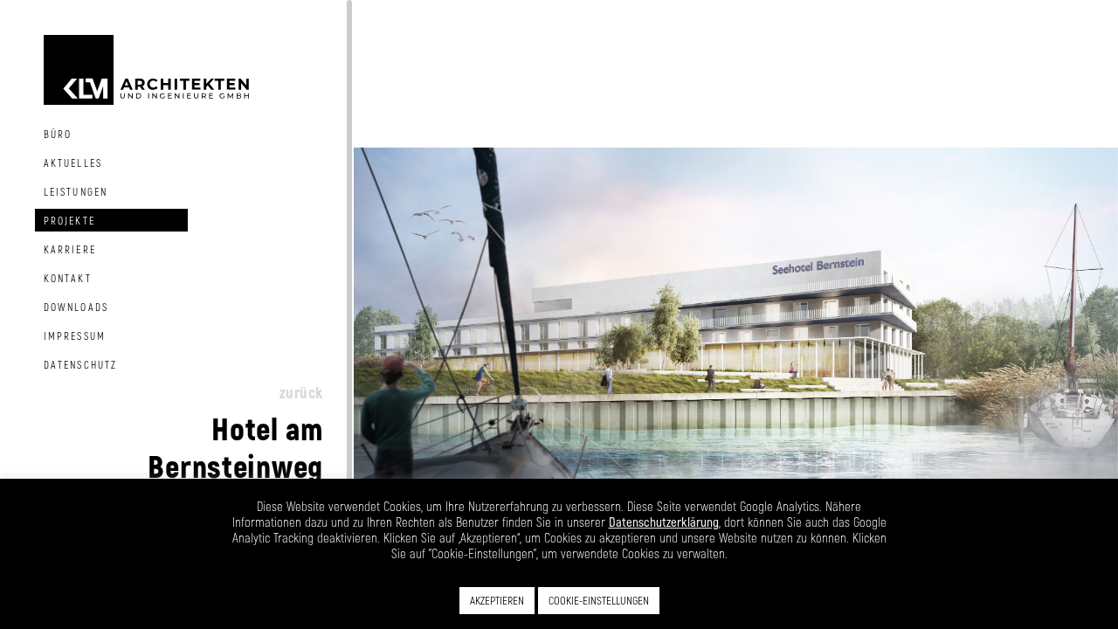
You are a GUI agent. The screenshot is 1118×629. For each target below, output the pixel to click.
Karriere (70, 249)
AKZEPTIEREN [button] (497, 600)
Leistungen (75, 191)
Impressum (75, 335)
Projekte (69, 220)
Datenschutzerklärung (664, 521)
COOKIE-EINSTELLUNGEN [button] (599, 600)
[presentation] (380, 314)
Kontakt (68, 278)
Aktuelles (73, 162)
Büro (58, 134)
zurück (301, 392)
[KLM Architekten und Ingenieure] (146, 68)
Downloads (76, 307)
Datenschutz (80, 364)
